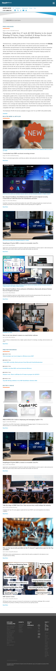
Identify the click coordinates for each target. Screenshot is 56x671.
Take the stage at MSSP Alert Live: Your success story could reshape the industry (27, 505)
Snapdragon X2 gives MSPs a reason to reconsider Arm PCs (20, 243)
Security (50, 149)
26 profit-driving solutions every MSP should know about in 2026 (20, 380)
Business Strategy (19, 149)
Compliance (18, 8)
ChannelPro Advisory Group (10, 636)
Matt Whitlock (13, 200)
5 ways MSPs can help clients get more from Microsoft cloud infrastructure (23, 362)
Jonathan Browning (14, 155)
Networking (34, 285)
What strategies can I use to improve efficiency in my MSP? (18, 356)
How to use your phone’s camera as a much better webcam (20, 335)
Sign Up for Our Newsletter (10, 639)
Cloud (25, 149)
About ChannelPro (11, 626)
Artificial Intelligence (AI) (9, 149)
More (35, 8)
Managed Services (44, 149)
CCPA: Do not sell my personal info (47, 653)
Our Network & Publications (10, 633)
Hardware (5, 113)
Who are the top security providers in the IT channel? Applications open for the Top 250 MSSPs (28, 548)
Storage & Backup (19, 286)
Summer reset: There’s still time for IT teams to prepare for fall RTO (21, 374)
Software (5, 150)
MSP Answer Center (9, 596)
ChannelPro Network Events (21, 626)
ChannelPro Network (14, 30)
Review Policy (46, 636)
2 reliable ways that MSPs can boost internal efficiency (17, 368)
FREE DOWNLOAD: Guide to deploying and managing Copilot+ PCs (23, 419)
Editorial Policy (47, 648)
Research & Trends (42, 194)
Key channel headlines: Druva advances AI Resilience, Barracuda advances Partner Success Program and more (27, 289)
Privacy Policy (46, 642)
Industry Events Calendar (21, 630)
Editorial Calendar (11, 631)
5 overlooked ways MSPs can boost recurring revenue (19, 153)
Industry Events (36, 149)
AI (13, 8)
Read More (5, 160)
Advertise (29, 627)
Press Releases (8, 26)
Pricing (30, 8)
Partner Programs (33, 194)
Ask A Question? (10, 645)
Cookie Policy (46, 645)
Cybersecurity (25, 8)
